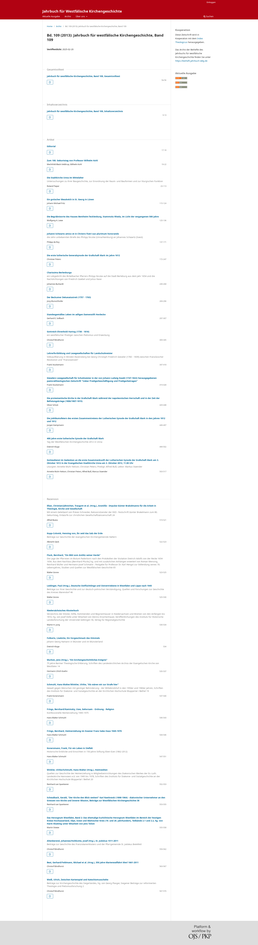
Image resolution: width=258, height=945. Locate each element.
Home (49, 26)
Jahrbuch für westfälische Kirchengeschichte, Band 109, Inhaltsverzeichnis (85, 111)
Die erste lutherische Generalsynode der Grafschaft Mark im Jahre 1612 (83, 255)
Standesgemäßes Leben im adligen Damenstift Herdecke (76, 314)
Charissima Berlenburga (101, 275)
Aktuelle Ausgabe (51, 16)
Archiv (68, 16)
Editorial (51, 146)
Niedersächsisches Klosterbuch (106, 615)
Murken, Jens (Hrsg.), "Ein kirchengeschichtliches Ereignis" (103, 663)
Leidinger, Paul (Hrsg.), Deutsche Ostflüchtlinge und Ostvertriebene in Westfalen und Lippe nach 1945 (105, 589)
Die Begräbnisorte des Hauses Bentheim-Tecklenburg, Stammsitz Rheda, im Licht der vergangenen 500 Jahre (103, 216)
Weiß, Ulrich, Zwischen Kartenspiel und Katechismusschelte (101, 883)
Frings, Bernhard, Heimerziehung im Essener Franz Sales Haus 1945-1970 (84, 731)
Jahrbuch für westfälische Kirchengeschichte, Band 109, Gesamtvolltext (83, 76)
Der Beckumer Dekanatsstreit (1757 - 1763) (69, 297)
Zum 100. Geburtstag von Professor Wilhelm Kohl (72, 160)
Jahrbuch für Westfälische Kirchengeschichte (82, 11)
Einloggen (211, 2)
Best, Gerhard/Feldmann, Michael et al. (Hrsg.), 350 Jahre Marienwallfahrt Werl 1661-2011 (93, 862)
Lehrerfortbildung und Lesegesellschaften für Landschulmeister (105, 356)
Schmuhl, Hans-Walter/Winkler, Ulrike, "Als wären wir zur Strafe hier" (105, 687)
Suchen (209, 16)
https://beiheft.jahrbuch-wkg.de (191, 60)
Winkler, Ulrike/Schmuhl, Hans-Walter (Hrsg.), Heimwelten (103, 774)
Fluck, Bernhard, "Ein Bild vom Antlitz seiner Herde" (105, 561)
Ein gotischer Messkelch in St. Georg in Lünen (70, 199)
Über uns (81, 16)
